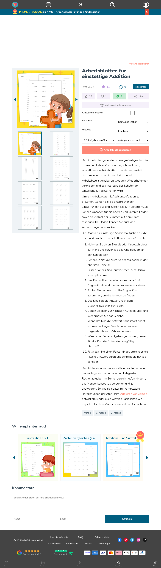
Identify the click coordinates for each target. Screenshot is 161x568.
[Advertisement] (80, 39)
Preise (88, 543)
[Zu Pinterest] (125, 540)
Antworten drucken (92, 112)
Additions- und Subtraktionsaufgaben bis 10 (123, 438)
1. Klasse (101, 413)
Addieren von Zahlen (133, 394)
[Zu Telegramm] (132, 540)
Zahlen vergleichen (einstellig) (80, 438)
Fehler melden (102, 537)
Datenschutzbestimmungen (63, 543)
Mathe (87, 413)
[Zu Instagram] (138, 540)
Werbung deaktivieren (139, 63)
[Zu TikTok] (144, 540)
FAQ (80, 537)
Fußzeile (86, 129)
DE (80, 4)
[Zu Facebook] (119, 540)
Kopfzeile (87, 120)
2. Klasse (116, 413)
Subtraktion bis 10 (37, 438)
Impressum (72, 543)
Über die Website (58, 537)
